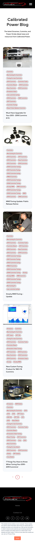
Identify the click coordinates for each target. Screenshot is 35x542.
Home (17, 505)
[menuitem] (17, 506)
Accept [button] (17, 538)
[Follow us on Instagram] (17, 518)
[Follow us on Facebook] (13, 518)
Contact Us (17, 513)
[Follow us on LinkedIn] (8, 518)
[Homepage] (15, 4)
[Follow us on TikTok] (22, 518)
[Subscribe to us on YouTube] (27, 518)
